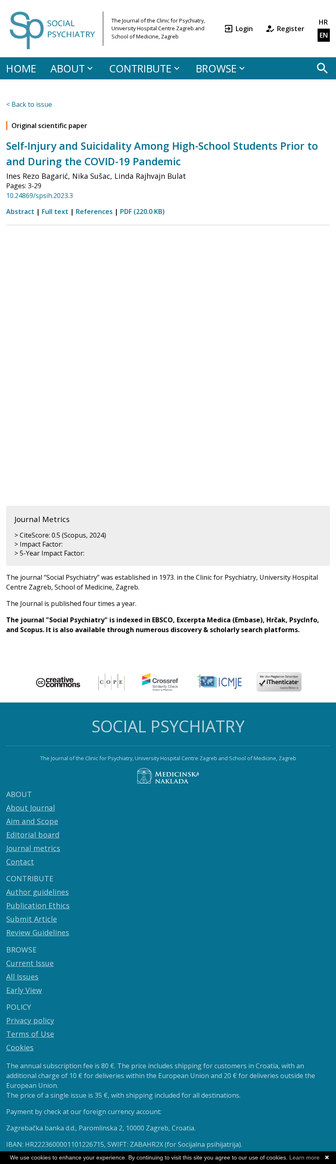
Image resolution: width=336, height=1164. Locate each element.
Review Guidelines (37, 932)
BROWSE (216, 68)
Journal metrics (33, 848)
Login (244, 28)
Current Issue (30, 963)
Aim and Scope (32, 821)
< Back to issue (29, 104)
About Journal (30, 808)
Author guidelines (37, 892)
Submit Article (31, 919)
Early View (24, 990)
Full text (55, 211)
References (94, 211)
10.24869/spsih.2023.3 (39, 195)
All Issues (22, 977)
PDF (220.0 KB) (142, 211)
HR (323, 22)
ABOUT (67, 68)
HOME (21, 68)
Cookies (20, 1047)
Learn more (304, 1157)
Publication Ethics (38, 905)
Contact (20, 862)
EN (324, 35)
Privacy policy (30, 1020)
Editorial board (32, 835)
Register (290, 28)
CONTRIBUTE (140, 68)
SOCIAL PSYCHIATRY (71, 29)
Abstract (20, 211)
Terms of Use (30, 1034)
